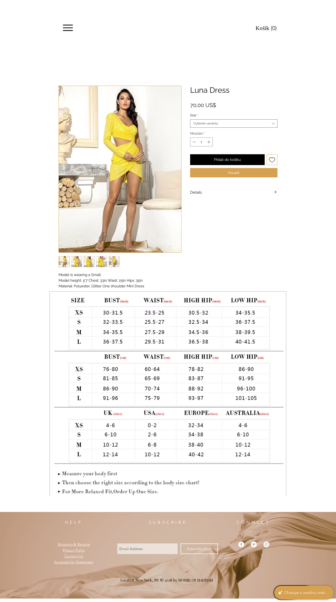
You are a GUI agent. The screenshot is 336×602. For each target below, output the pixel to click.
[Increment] (209, 143)
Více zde (66, 293)
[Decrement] (194, 143)
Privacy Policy (74, 556)
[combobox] (233, 124)
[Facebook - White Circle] (241, 551)
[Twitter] (254, 551)
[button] (269, 28)
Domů (64, 68)
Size (194, 116)
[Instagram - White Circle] (266, 551)
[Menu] (68, 28)
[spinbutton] (201, 143)
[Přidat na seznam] (272, 160)
